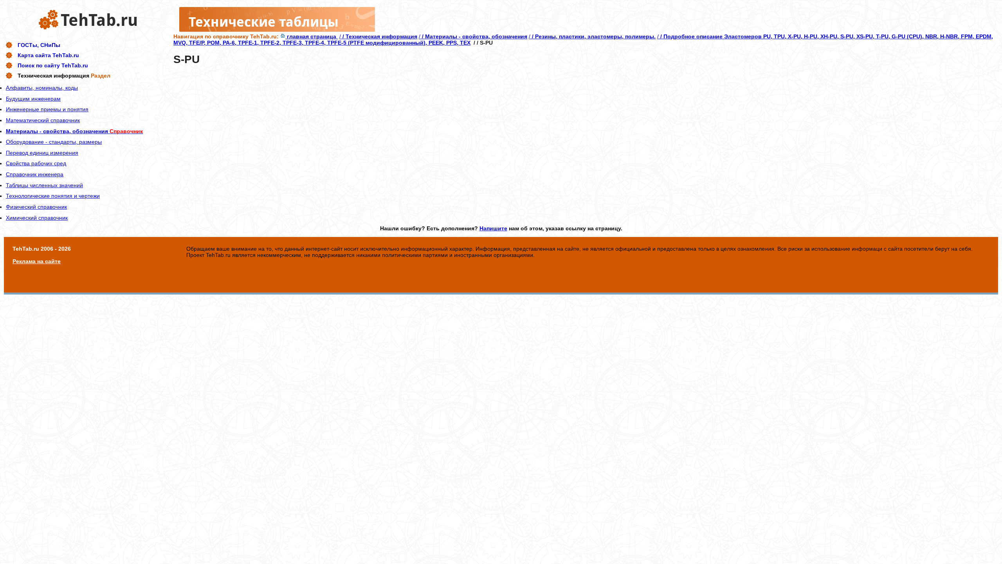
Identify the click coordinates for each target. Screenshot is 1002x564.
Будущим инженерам (33, 99)
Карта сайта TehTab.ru (48, 55)
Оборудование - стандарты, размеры (54, 142)
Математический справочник (43, 120)
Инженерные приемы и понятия (47, 109)
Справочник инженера (34, 174)
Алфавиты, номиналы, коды (42, 88)
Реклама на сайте (37, 261)
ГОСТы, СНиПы (39, 45)
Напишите (493, 228)
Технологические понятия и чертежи (53, 196)
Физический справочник (36, 207)
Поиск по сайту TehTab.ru (53, 65)
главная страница (311, 36)
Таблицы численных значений (44, 185)
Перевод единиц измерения (42, 153)
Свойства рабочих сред (36, 163)
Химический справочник (37, 218)
